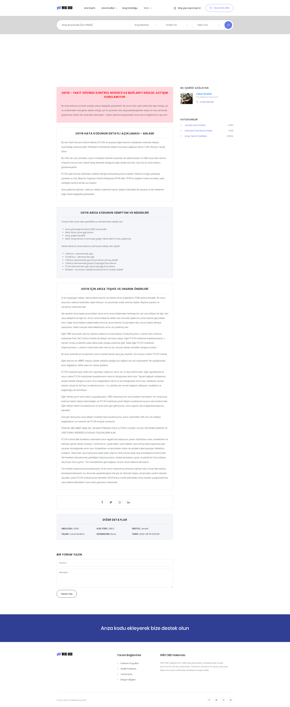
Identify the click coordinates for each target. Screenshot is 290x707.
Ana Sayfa (89, 8)
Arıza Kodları (108, 8)
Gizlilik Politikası (128, 668)
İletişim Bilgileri (128, 679)
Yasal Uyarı (126, 674)
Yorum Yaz (66, 593)
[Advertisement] (147, 60)
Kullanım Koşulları (130, 663)
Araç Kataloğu (129, 8)
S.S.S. (146, 8)
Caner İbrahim (204, 93)
